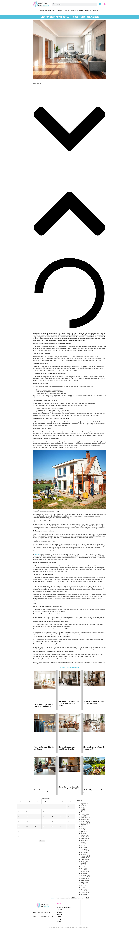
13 (43, 816)
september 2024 (85, 838)
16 (68, 816)
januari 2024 (84, 852)
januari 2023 (84, 873)
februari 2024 (85, 851)
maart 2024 (84, 849)
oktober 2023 (85, 858)
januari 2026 (84, 816)
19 (35, 821)
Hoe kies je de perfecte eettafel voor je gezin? (67, 748)
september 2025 (85, 823)
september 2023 (85, 859)
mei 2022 (83, 887)
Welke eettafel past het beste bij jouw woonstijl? (93, 702)
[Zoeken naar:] (28, 841)
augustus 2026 (85, 804)
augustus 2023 (85, 861)
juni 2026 (83, 807)
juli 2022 (83, 884)
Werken (73, 10)
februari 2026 (85, 814)
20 (43, 821)
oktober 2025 (85, 821)
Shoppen (88, 10)
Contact (95, 10)
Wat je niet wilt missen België (41, 912)
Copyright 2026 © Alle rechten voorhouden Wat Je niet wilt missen (69, 927)
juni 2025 (83, 828)
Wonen (66, 10)
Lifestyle (59, 10)
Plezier (81, 10)
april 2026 (84, 811)
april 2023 (84, 868)
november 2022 (85, 877)
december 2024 (85, 833)
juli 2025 (83, 826)
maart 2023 (84, 870)
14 (52, 816)
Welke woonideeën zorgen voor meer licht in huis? (43, 705)
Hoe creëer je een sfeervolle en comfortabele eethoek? (69, 788)
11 (27, 816)
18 (27, 821)
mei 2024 (83, 845)
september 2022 (85, 880)
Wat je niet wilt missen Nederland (43, 916)
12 (35, 816)
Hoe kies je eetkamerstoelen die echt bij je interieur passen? (69, 703)
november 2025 (85, 819)
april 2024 (84, 847)
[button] (69, 129)
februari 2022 (85, 892)
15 (60, 816)
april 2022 (84, 889)
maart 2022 (84, 891)
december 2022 (85, 875)
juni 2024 (83, 844)
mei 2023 (83, 866)
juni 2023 (83, 865)
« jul (18, 836)
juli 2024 (83, 842)
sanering (37, 554)
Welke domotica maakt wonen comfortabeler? (42, 791)
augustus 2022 (85, 882)
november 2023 (85, 856)
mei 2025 (83, 830)
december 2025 (85, 817)
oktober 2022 (85, 878)
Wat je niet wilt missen (47, 10)
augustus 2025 (85, 824)
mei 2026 (83, 809)
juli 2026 (83, 805)
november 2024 (85, 835)
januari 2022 (84, 894)
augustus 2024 (85, 840)
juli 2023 (83, 863)
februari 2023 (85, 872)
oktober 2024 (85, 837)
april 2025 (84, 831)
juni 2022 (83, 885)
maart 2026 (84, 812)
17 (18, 821)
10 (18, 816)
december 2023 (85, 854)
